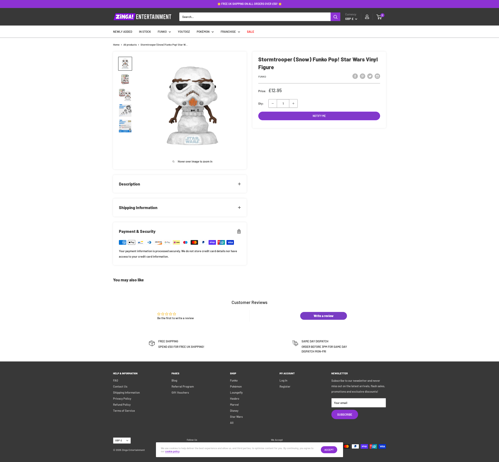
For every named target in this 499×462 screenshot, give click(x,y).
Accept (329, 449)
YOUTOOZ (184, 31)
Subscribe (344, 414)
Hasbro (234, 398)
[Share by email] (377, 76)
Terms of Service (124, 410)
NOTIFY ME (319, 115)
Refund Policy (122, 404)
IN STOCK (145, 31)
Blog (174, 380)
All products (130, 44)
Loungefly (236, 392)
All (232, 422)
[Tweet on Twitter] (370, 76)
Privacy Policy (122, 398)
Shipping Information (126, 392)
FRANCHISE (228, 31)
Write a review (324, 316)
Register (285, 386)
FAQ (115, 380)
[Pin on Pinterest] (362, 76)
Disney (234, 410)
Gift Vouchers (180, 392)
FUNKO (162, 31)
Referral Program (183, 386)
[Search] (335, 16)
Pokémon (236, 386)
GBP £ (118, 440)
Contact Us (120, 386)
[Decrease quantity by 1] (273, 103)
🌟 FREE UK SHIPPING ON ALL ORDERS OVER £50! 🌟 (249, 3)
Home (116, 44)
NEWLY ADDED (122, 31)
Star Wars (236, 416)
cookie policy (172, 451)
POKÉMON (203, 31)
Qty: (261, 103)
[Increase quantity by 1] (293, 103)
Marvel (234, 404)
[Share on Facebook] (355, 76)
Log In (283, 380)
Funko (262, 76)
